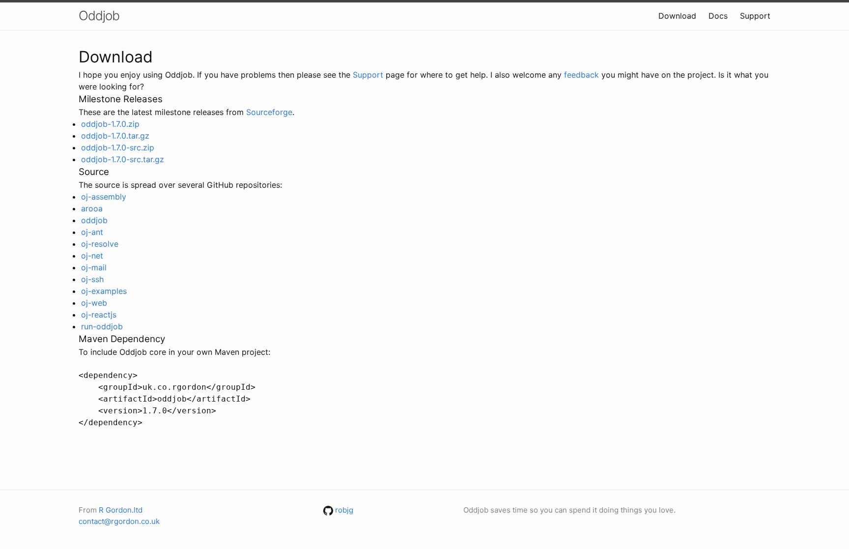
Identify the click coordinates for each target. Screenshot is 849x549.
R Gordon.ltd (120, 510)
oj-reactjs (98, 314)
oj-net (92, 255)
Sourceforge (269, 112)
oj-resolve (99, 244)
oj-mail (94, 267)
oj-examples (104, 291)
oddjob (94, 220)
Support (755, 16)
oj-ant (92, 232)
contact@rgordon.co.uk (119, 521)
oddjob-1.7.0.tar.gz (115, 136)
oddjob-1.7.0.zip (110, 124)
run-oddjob (102, 326)
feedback (581, 75)
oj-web (94, 303)
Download (677, 16)
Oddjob (99, 15)
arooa (92, 208)
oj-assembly (103, 197)
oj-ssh (92, 279)
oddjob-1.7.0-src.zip (117, 147)
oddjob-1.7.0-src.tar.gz (122, 159)
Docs (718, 16)
